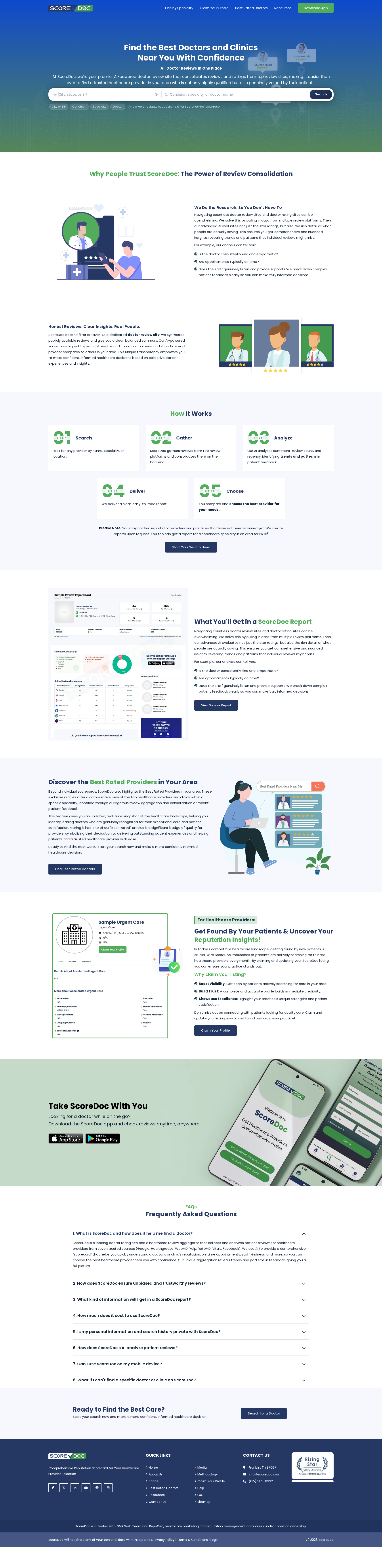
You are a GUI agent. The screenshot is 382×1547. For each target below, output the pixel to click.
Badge (154, 1481)
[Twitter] (63, 1487)
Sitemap (203, 1502)
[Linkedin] (75, 1487)
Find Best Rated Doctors (75, 869)
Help (200, 1488)
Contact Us (157, 1502)
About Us (155, 1474)
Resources (283, 8)
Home (153, 1467)
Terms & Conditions (192, 1540)
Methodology (207, 1474)
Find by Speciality (179, 8)
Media (202, 1467)
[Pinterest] (97, 1487)
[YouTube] (86, 1487)
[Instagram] (108, 1487)
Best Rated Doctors (251, 8)
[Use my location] (156, 94)
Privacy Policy (164, 1540)
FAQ (200, 1495)
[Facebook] (52, 1487)
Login (214, 1540)
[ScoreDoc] (70, 7)
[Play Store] (102, 1138)
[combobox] (105, 94)
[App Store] (65, 1138)
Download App (316, 8)
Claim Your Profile (214, 8)
